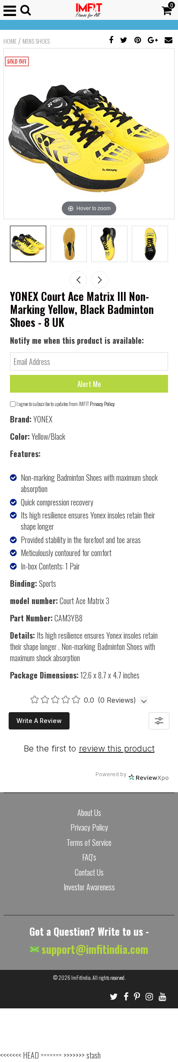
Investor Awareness (89, 886)
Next (99, 279)
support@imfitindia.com (93, 949)
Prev (78, 279)
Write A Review (39, 720)
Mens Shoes (36, 41)
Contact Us (89, 872)
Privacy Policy (102, 403)
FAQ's (89, 857)
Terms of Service (89, 842)
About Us (89, 812)
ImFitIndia (81, 977)
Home (9, 41)
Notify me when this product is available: (77, 340)
